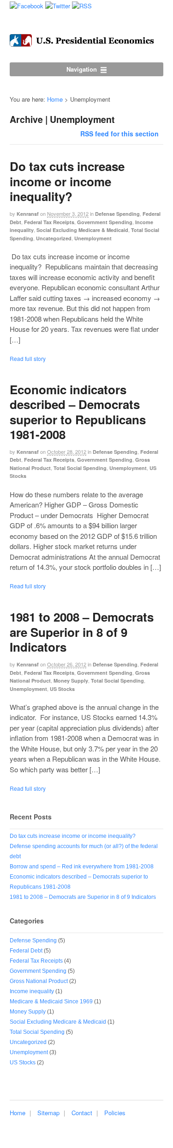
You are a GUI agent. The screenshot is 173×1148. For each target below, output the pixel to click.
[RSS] (82, 4)
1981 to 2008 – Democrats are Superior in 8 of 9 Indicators (82, 631)
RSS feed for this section (119, 133)
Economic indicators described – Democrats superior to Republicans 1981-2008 (78, 412)
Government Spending (104, 222)
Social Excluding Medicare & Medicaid (82, 229)
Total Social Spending (80, 467)
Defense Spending (117, 213)
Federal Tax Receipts (49, 222)
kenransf (28, 213)
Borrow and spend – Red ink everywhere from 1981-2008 (82, 866)
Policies (114, 1112)
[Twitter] (57, 4)
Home (55, 99)
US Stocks (62, 688)
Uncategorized (54, 238)
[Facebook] (26, 4)
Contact (82, 1112)
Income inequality (32, 991)
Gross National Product (39, 981)
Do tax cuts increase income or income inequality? (67, 181)
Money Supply (71, 680)
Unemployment (93, 238)
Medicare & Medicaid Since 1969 (51, 1001)
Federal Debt (26, 950)
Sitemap (48, 1112)
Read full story (28, 358)
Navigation (81, 69)
